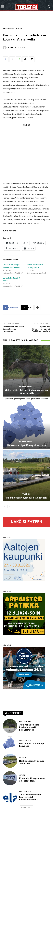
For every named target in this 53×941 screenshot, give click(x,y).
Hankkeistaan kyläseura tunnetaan (26, 497)
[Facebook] (5, 59)
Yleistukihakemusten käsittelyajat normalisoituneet (30, 797)
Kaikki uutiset (9, 28)
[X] (12, 59)
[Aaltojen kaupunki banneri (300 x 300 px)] (24, 580)
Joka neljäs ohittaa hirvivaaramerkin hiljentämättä (26, 391)
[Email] (31, 59)
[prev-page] (4, 506)
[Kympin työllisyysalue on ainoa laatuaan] (10, 778)
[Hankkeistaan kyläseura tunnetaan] (26, 475)
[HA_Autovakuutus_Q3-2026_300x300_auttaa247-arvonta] (24, 688)
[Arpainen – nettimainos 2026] (24, 634)
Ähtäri (22, 775)
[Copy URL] (25, 59)
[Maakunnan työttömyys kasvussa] (26, 423)
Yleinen (26, 494)
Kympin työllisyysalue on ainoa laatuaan (32, 779)
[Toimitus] (5, 47)
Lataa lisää (25, 807)
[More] (37, 307)
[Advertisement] (26, 153)
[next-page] (9, 506)
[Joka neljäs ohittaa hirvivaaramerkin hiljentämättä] (26, 371)
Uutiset (19, 28)
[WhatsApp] (18, 59)
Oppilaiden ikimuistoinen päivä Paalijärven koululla (41, 329)
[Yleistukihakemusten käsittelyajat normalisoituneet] (10, 796)
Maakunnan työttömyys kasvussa (26, 445)
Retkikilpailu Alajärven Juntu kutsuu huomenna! (13, 329)
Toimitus (12, 47)
